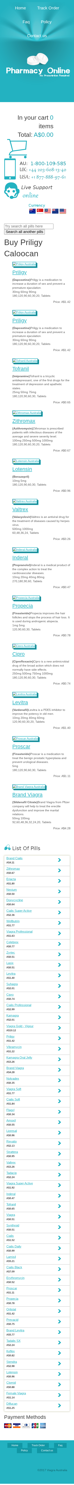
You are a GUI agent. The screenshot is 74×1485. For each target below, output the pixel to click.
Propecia (22, 606)
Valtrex (20, 509)
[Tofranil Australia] (25, 360)
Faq (26, 22)
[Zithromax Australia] (27, 412)
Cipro (18, 654)
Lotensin (22, 469)
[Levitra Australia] (24, 693)
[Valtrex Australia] (24, 500)
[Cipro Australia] (23, 645)
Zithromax (23, 421)
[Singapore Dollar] (40, 211)
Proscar (21, 746)
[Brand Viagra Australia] (28, 786)
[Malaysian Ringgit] (47, 211)
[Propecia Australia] (26, 597)
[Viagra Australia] (37, 65)
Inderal (20, 557)
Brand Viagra (27, 794)
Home (20, 8)
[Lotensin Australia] (25, 460)
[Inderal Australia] (24, 549)
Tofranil (20, 368)
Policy (46, 22)
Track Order (48, 8)
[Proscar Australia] (25, 738)
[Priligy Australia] (24, 263)
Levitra (20, 702)
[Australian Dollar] (32, 211)
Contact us (37, 35)
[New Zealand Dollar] (55, 211)
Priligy (19, 272)
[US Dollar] (63, 211)
